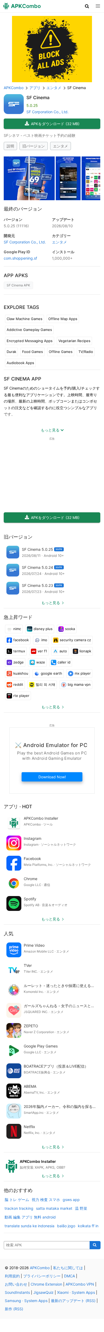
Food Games (32, 352)
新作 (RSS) (14, 1309)
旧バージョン (33, 146)
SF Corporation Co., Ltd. (47, 112)
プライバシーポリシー (42, 1276)
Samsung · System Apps (26, 1300)
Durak (11, 352)
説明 (10, 146)
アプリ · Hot (18, 806)
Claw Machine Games (24, 319)
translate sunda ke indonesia (29, 1226)
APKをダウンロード (55, 123)
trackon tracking (19, 1208)
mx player (83, 673)
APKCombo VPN (80, 1284)
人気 (8, 933)
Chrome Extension (46, 1284)
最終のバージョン (23, 209)
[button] (87, 6)
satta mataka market (54, 1208)
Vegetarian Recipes (74, 341)
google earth (51, 673)
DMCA (69, 1276)
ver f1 (42, 651)
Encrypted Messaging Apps (30, 341)
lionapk (85, 651)
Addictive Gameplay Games (29, 329)
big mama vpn (79, 684)
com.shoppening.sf (20, 258)
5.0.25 (16, 226)
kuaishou (20, 673)
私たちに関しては (68, 1267)
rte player (21, 695)
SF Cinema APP (22, 379)
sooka (70, 629)
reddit (18, 684)
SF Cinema (38, 97)
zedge (18, 662)
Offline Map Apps (62, 319)
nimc (17, 629)
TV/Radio (85, 352)
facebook (21, 640)
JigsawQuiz (43, 1292)
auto (63, 651)
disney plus (43, 629)
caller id (64, 662)
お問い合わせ (16, 1284)
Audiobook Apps (20, 363)
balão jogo (66, 1226)
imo (44, 640)
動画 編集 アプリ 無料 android (30, 1217)
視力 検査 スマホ (46, 1199)
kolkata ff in (88, 1226)
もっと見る (50, 602)
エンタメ (60, 146)
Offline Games (61, 352)
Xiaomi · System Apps (76, 1292)
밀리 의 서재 (45, 684)
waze (40, 662)
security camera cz (75, 640)
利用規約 (12, 1276)
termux (19, 651)
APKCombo (13, 87)
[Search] (95, 1245)
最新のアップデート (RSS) (73, 1300)
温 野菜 (81, 1208)
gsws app (71, 1199)
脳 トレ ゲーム (17, 1199)
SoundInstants (17, 1292)
